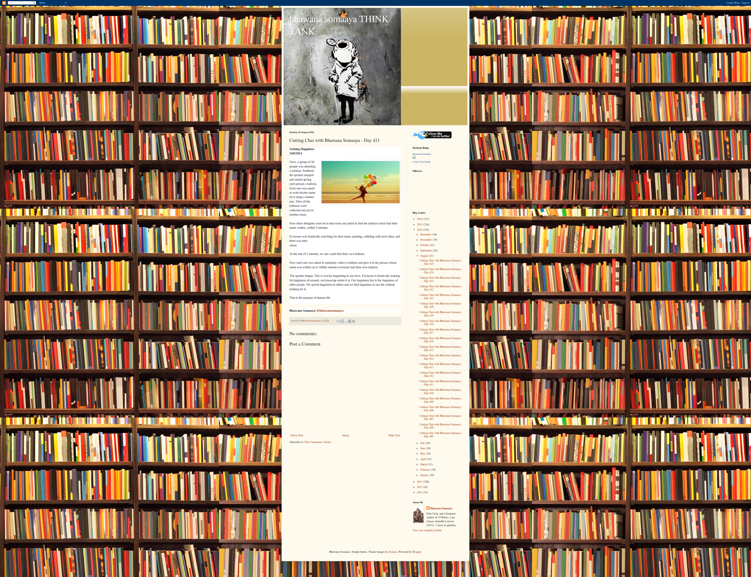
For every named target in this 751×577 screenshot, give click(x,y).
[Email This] (338, 321)
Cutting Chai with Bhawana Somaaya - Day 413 (440, 365)
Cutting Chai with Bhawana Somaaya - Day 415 (440, 348)
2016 (420, 219)
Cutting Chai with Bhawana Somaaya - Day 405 (440, 434)
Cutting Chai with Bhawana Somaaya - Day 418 (440, 322)
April (423, 459)
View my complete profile (427, 530)
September (426, 250)
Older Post (394, 435)
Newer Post (296, 435)
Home (345, 435)
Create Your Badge (422, 162)
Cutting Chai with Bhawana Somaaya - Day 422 (440, 287)
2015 (420, 224)
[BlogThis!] (342, 321)
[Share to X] (346, 321)
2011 (420, 492)
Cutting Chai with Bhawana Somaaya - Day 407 (440, 417)
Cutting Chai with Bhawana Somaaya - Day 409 (440, 399)
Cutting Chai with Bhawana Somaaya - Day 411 (440, 382)
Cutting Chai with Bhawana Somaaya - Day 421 (440, 296)
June (423, 448)
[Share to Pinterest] (353, 321)
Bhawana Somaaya (422, 154)
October (425, 245)
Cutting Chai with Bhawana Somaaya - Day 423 (440, 279)
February (425, 469)
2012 (420, 487)
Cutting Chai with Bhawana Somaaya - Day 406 (440, 425)
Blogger (416, 552)
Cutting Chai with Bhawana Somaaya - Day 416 (440, 339)
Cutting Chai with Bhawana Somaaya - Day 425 (440, 262)
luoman (393, 552)
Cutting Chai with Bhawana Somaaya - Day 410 (440, 391)
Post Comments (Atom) (318, 442)
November (426, 239)
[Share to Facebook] (350, 321)
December (426, 234)
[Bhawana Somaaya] (414, 157)
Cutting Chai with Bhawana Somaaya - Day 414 (440, 356)
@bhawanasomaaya (330, 310)
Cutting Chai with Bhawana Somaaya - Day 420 (440, 305)
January (424, 475)
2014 (420, 229)
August (424, 255)
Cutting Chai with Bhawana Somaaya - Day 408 (440, 408)
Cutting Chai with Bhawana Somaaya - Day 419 (440, 313)
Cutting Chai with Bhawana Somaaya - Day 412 (440, 374)
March (424, 464)
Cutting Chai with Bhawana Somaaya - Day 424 (440, 270)
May (423, 453)
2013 (420, 481)
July (423, 443)
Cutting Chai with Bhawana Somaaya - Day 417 (440, 331)
